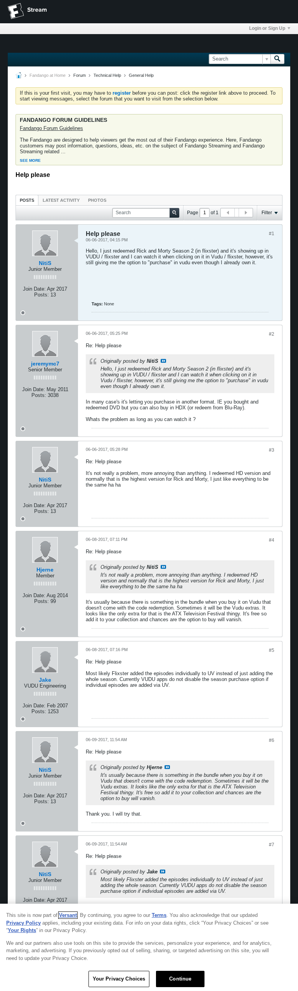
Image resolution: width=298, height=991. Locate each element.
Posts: (41, 295)
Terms (159, 915)
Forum (79, 75)
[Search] (277, 59)
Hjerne (45, 570)
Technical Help (107, 75)
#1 (271, 233)
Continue (180, 979)
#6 (271, 740)
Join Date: (34, 289)
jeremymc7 (45, 363)
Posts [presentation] (27, 200)
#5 (271, 650)
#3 (271, 450)
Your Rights (22, 930)
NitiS (45, 263)
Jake (45, 680)
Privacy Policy (23, 923)
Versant (68, 915)
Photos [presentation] (97, 200)
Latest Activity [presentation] (61, 200)
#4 (271, 540)
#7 (271, 844)
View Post (163, 361)
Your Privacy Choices (119, 979)
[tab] (27, 200)
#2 (271, 334)
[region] (149, 947)
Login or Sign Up (267, 28)
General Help (141, 75)
